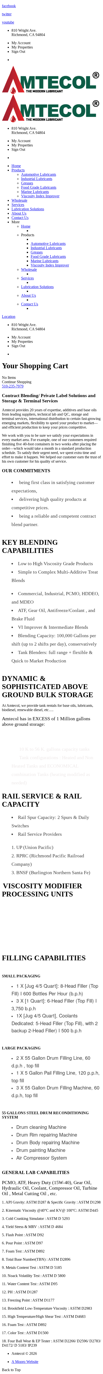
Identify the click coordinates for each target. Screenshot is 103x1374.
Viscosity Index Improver (40, 196)
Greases (27, 183)
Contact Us (20, 218)
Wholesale (19, 200)
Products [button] (18, 170)
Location (8, 317)
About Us (18, 213)
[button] (12, 386)
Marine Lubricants (35, 192)
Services (17, 205)
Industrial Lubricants (36, 179)
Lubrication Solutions (27, 209)
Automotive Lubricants (38, 174)
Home (16, 166)
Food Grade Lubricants (38, 187)
